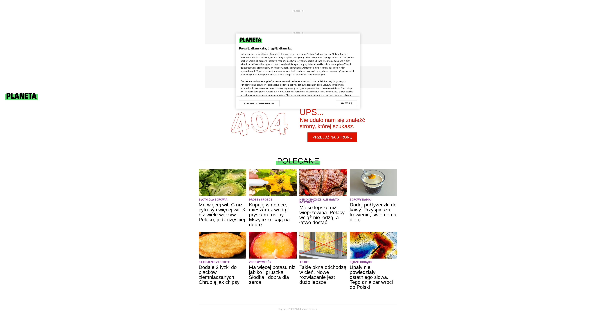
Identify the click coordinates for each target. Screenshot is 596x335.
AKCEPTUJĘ (346, 103)
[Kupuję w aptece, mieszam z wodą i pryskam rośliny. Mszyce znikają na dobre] (273, 182)
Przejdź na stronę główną (332, 138)
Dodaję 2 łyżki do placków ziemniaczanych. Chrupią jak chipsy (219, 274)
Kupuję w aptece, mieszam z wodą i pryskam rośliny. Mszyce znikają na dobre (269, 214)
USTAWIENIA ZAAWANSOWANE (259, 103)
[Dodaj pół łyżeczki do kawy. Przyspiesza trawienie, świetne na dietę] (373, 182)
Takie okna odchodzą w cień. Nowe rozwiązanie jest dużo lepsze (322, 274)
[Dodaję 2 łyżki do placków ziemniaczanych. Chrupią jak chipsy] (222, 245)
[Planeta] (21, 99)
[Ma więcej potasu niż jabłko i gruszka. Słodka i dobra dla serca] (273, 245)
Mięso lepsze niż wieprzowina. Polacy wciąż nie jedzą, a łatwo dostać (322, 215)
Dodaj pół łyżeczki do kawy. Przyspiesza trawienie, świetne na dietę (373, 212)
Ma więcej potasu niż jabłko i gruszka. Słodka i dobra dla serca (272, 274)
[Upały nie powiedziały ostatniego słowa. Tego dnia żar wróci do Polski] (373, 245)
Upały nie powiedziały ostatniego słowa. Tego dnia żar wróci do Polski (371, 277)
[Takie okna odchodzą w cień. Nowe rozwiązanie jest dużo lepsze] (323, 245)
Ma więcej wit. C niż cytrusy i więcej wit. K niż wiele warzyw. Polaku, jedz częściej (222, 212)
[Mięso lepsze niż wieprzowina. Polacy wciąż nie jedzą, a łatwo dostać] (323, 182)
